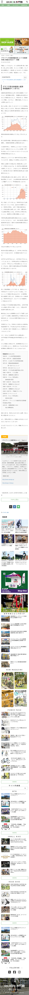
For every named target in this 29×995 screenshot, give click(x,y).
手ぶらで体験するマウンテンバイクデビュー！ (18, 794)
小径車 (8, 5)
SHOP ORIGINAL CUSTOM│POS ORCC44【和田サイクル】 (18, 892)
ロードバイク (15, 5)
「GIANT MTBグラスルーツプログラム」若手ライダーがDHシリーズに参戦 (18, 810)
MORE (15, 781)
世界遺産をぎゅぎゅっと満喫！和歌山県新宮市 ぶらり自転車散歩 (18, 767)
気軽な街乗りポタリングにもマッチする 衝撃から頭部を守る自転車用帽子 (21, 530)
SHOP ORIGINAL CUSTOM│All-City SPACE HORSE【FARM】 (19, 885)
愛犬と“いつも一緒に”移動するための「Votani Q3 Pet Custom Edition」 (19, 871)
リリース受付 (17, 981)
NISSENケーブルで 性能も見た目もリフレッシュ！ (19, 728)
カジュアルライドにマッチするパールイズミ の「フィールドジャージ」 (21, 562)
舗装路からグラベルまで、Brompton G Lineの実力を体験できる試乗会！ (18, 848)
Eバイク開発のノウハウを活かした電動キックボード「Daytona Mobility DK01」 (18, 744)
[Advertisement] (14, 21)
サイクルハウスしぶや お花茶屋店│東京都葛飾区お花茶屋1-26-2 (18, 640)
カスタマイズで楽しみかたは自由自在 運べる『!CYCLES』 (18, 774)
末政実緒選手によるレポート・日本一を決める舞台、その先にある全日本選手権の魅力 (18, 818)
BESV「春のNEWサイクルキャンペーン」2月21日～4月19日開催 (8, 530)
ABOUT (10, 981)
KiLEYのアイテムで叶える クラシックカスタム (18, 720)
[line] (18, 506)
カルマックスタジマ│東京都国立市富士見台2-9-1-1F (18, 647)
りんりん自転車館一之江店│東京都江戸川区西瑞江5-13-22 (18, 624)
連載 (8, 512)
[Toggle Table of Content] (24, 77)
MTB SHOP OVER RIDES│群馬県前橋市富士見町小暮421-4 (19, 632)
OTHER (4, 512)
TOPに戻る (15, 499)
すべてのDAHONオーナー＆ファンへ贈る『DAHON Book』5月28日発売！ (18, 856)
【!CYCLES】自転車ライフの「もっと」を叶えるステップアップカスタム (18, 760)
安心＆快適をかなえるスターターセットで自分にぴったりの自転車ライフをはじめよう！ (18, 752)
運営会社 (5, 980)
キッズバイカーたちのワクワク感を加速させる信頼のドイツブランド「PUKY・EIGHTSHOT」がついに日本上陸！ (18, 714)
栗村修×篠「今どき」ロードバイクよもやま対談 (18, 915)
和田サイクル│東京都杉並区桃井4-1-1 (18, 662)
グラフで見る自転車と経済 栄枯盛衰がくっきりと (14, 80)
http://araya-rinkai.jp (7, 483)
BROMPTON (24, 5)
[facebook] (14, 506)
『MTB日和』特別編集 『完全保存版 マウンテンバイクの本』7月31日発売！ (18, 826)
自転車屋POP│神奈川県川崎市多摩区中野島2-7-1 (18, 655)
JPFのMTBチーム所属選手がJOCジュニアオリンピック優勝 (18, 802)
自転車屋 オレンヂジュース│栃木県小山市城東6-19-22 (19, 616)
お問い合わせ (23, 980)
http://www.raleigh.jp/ (8, 479)
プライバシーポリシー (13, 980)
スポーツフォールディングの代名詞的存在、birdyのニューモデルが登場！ (18, 863)
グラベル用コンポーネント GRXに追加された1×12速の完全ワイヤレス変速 (18, 908)
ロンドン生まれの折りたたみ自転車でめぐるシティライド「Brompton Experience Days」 (18, 840)
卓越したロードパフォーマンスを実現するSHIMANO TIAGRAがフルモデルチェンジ (19, 901)
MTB (3, 5)
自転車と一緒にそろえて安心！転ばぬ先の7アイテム (18, 736)
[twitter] (10, 506)
